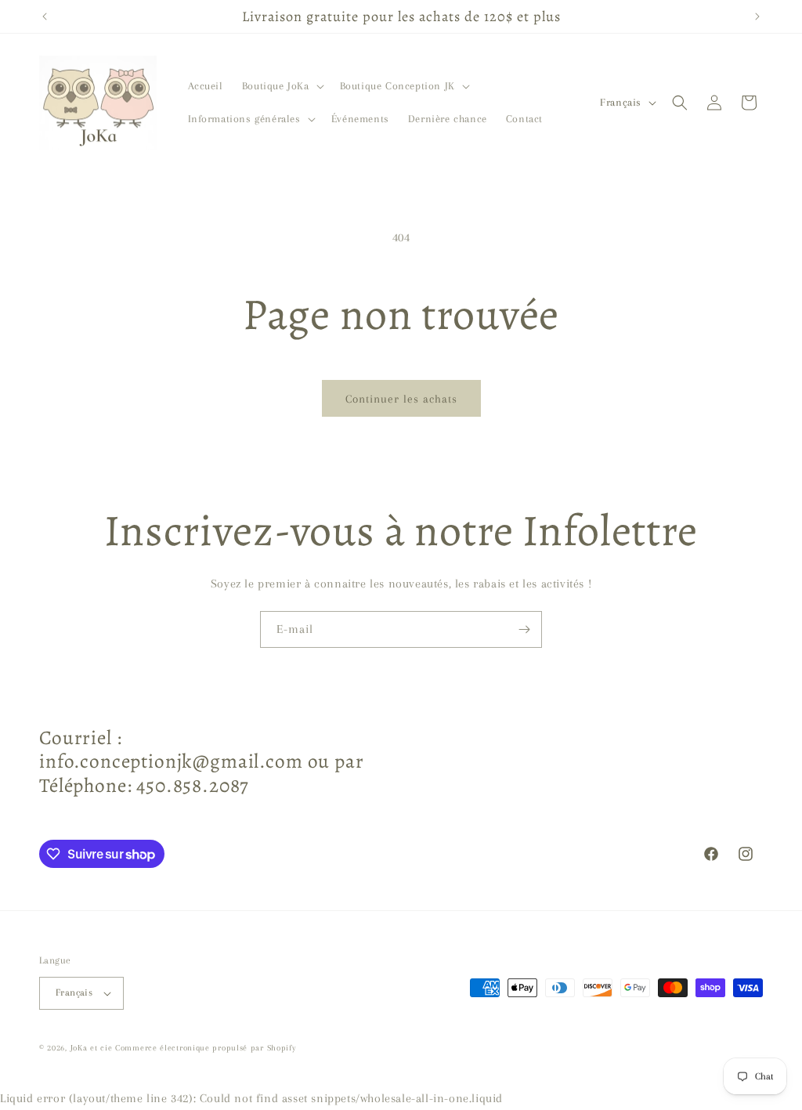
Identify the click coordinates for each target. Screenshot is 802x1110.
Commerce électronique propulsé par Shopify (205, 1048)
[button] (282, 86)
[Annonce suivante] (757, 16)
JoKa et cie (92, 1048)
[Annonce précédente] (44, 16)
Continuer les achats (401, 398)
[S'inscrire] (524, 629)
